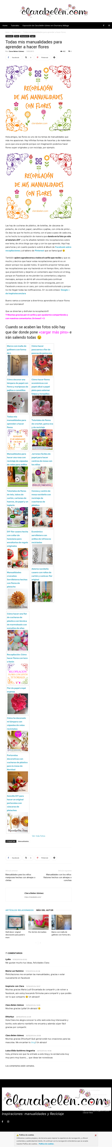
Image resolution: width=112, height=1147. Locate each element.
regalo (33, 36)
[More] (54, 57)
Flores (16, 36)
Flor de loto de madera (37, 932)
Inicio (7, 32)
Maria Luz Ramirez (14, 971)
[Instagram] (109, 26)
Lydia (8, 959)
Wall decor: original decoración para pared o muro (15, 935)
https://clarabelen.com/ (32, 897)
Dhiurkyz (9, 1016)
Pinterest (39, 250)
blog (33, 1042)
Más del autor (44, 910)
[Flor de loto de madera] (38, 922)
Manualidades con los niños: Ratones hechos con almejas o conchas (58, 877)
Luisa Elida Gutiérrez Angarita (20, 1050)
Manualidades (23, 841)
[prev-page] (36, 943)
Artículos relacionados (19, 910)
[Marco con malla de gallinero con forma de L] (61, 922)
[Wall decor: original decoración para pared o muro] (15, 922)
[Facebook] (104, 26)
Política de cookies (46, 1144)
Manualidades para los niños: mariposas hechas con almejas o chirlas (20, 877)
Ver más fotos (38, 836)
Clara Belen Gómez (16, 51)
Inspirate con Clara (14, 986)
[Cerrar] (96, 1135)
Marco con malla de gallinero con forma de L (95, 1106)
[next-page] (40, 943)
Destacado (16, 32)
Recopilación (25, 36)
